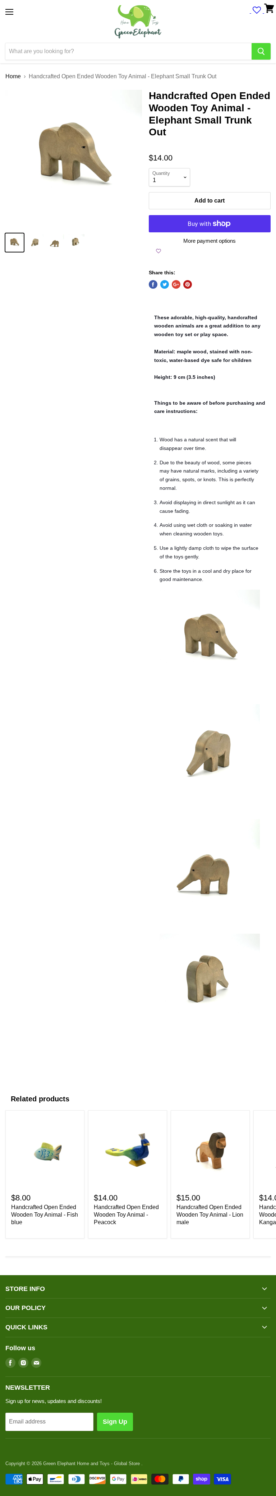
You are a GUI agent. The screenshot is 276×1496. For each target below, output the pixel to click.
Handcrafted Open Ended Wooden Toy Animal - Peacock (126, 1214)
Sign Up (115, 1421)
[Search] (261, 51)
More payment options (209, 241)
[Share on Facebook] (153, 284)
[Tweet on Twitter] (164, 284)
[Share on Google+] (176, 284)
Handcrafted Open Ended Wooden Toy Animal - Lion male (209, 1214)
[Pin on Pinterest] (187, 284)
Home (13, 76)
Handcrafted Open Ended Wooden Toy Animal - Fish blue (44, 1214)
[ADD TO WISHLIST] (158, 251)
